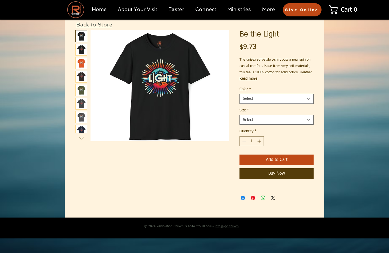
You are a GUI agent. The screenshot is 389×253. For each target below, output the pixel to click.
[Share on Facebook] (243, 198)
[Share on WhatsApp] (263, 198)
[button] (206, 9)
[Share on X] (273, 198)
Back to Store (94, 24)
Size (244, 110)
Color (245, 89)
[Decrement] (243, 141)
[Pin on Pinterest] (253, 198)
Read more (248, 78)
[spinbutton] (251, 141)
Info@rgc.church (227, 226)
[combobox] (276, 99)
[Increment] (259, 141)
